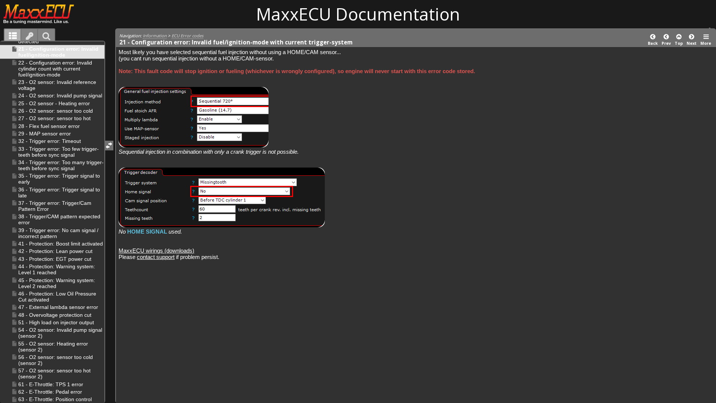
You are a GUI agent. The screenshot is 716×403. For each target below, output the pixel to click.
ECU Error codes (187, 35)
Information (155, 35)
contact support (156, 257)
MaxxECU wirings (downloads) (156, 250)
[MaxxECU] (42, 13)
